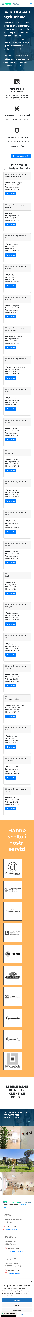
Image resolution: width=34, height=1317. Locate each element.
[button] (31, 1281)
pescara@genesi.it (15, 1251)
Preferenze (17, 1310)
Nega (17, 1305)
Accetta (17, 1300)
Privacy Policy (20, 1314)
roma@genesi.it (12, 1229)
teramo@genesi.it (15, 1273)
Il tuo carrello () (21, 156)
